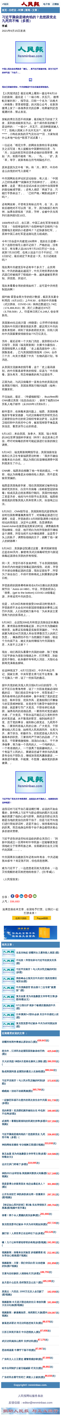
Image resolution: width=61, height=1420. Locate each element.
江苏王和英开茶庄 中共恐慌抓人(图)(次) (26, 1331)
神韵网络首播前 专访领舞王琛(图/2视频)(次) (29, 1144)
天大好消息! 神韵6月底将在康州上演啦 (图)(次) (30, 1063)
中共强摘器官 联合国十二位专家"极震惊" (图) (36, 989)
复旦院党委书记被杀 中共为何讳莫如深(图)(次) (30, 1224)
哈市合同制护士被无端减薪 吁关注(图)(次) (27, 1367)
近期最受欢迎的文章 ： (15, 1033)
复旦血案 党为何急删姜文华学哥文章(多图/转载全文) (37, 998)
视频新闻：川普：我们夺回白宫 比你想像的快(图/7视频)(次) (30, 1264)
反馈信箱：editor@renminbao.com (30, 1402)
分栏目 (12, 10)
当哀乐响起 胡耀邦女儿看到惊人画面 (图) (37, 952)
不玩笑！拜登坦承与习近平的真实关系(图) (36, 962)
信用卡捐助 (21, 918)
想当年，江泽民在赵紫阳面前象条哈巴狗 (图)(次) (30, 1052)
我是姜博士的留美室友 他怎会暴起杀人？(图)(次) (30, 1185)
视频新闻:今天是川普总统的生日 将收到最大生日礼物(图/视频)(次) (30, 1303)
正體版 (55, 4)
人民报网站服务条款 (30, 1395)
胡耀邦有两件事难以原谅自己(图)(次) (25, 1041)
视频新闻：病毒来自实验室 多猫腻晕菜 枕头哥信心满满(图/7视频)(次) (30, 1254)
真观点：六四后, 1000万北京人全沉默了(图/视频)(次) (30, 1293)
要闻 (27, 10)
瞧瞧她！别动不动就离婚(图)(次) (23, 1090)
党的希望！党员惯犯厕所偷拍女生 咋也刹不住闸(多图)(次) (30, 1112)
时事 (20, 10)
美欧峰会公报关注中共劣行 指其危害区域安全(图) (36, 980)
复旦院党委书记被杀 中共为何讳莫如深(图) (36, 1025)
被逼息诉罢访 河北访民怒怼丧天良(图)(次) (27, 1322)
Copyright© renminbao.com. (30, 1385)
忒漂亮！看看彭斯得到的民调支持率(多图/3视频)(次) (30, 1122)
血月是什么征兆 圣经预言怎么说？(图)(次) (28, 1282)
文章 (34, 10)
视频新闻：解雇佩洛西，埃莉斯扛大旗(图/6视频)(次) (30, 1314)
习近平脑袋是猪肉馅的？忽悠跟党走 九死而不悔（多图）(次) (30, 1136)
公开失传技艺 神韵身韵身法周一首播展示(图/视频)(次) (30, 1196)
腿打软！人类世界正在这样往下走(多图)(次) (29, 1233)
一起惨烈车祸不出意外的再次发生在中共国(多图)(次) (30, 1101)
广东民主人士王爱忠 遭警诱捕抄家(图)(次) (27, 1358)
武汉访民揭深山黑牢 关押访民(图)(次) (25, 1340)
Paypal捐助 (42, 918)
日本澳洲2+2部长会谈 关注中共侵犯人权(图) (37, 1016)
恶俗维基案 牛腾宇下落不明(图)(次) (24, 1349)
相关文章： (8, 944)
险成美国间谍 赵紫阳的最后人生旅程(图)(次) (29, 1071)
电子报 (46, 4)
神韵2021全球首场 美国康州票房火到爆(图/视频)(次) (30, 1175)
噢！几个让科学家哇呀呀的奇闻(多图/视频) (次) (30, 1244)
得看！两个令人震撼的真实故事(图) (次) (27, 1215)
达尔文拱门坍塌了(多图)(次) (21, 1163)
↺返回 (5, 4)
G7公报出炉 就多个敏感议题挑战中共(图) (35, 1007)
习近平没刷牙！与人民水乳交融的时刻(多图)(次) (30, 1082)
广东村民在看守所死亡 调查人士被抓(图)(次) (28, 1376)
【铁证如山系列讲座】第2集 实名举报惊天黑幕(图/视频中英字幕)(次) (30, 1206)
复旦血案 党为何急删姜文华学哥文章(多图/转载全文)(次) (30, 1155)
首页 (4, 10)
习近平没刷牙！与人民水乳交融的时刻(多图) (36, 971)
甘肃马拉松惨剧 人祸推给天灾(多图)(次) (27, 1273)
